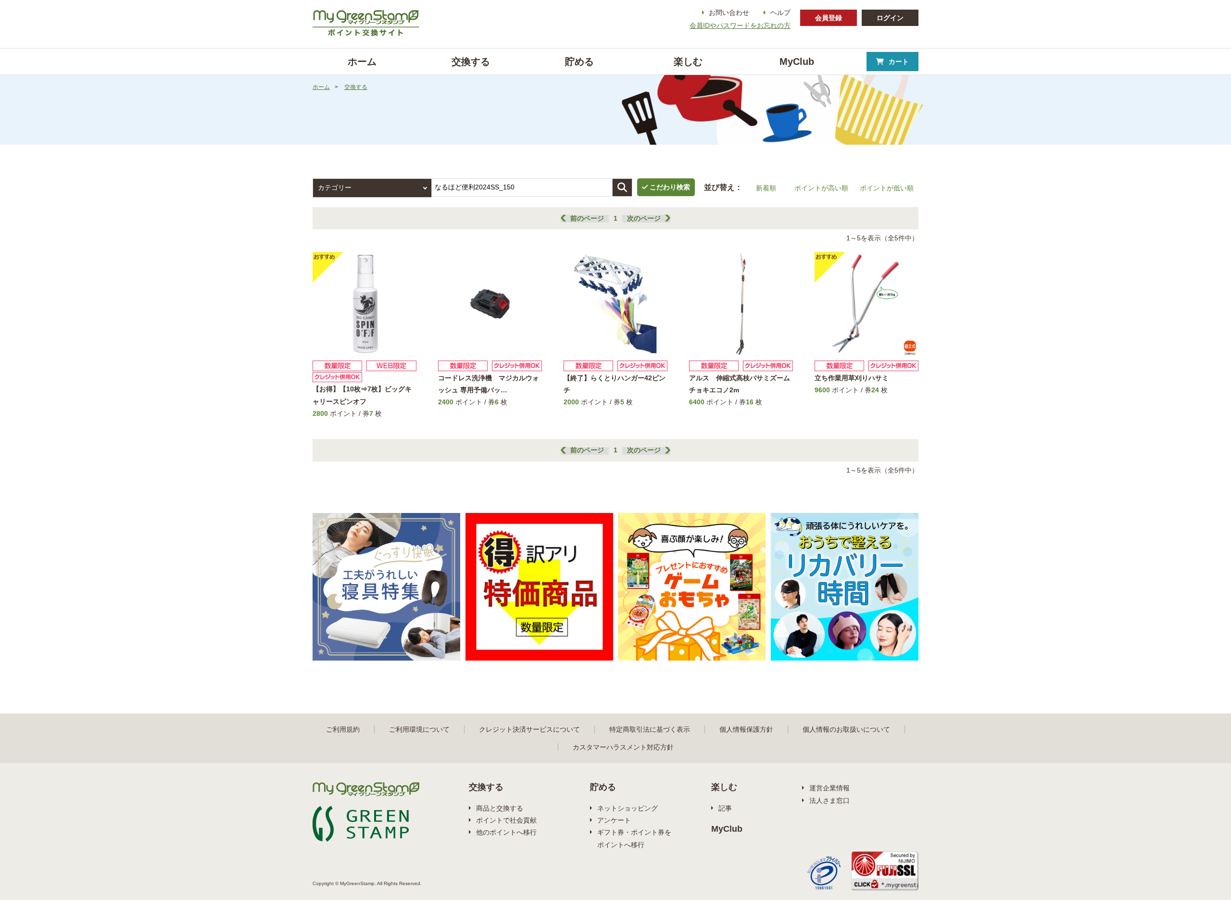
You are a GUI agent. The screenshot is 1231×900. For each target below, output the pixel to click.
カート (899, 61)
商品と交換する (499, 808)
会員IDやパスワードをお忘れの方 (740, 25)
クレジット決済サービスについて (529, 729)
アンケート (614, 820)
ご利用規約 (343, 729)
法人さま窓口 (829, 800)
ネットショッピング (627, 808)
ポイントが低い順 (887, 188)
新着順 (766, 188)
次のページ (644, 218)
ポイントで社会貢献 (506, 820)
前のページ (587, 218)
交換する (355, 87)
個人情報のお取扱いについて (846, 729)
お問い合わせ (729, 12)
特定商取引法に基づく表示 (649, 729)
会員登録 (828, 18)
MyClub (726, 829)
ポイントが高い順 (821, 188)
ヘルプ (780, 12)
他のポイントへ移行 (506, 832)
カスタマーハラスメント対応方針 (623, 747)
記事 (725, 808)
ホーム (321, 87)
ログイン (890, 18)
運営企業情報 (829, 788)
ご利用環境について (419, 729)
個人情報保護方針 (746, 729)
